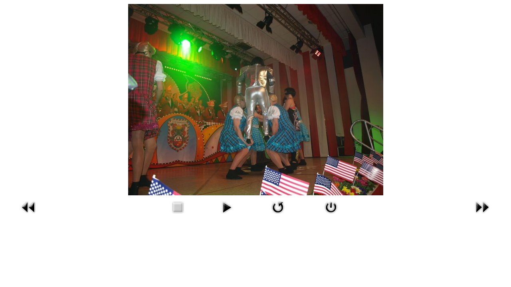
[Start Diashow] (226, 215)
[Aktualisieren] (277, 215)
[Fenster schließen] (331, 215)
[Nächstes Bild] (482, 215)
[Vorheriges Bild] (28, 215)
